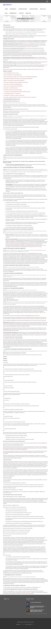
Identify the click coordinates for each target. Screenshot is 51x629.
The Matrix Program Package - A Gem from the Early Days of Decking (37, 607)
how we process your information (25, 55)
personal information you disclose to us (30, 46)
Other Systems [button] (33, 8)
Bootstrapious (22, 624)
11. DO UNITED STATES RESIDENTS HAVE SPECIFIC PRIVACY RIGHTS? (16, 91)
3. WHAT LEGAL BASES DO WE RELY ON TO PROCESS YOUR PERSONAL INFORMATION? (20, 76)
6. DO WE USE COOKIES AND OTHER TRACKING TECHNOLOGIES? (15, 82)
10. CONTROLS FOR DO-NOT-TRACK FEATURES (12, 89)
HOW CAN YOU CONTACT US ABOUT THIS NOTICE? (16, 326)
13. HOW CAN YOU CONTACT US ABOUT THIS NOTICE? (14, 95)
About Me (28, 13)
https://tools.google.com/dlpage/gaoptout (19, 242)
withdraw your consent (14, 197)
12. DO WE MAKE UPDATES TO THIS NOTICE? (12, 93)
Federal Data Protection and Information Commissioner (35, 320)
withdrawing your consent (13, 182)
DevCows (33, 624)
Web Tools (43, 8)
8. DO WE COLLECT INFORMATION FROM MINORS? (13, 86)
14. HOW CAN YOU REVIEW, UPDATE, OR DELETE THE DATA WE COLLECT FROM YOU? (19, 97)
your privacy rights (37, 63)
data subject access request (32, 570)
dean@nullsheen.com (9, 298)
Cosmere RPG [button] (13, 13)
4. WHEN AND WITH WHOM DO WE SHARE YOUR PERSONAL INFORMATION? (17, 78)
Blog (6, 13)
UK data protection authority (40, 318)
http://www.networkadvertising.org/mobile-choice (32, 245)
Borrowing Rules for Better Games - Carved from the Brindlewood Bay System (37, 611)
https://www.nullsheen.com (18, 32)
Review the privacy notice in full (37, 69)
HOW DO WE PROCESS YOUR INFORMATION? (38, 443)
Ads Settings (15, 244)
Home (6, 8)
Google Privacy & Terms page (36, 246)
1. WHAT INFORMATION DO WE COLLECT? (11, 73)
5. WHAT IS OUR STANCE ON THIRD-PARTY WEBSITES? (14, 80)
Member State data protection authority (26, 318)
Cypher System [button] (23, 8)
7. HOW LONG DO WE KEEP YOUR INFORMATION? (12, 84)
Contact (21, 13)
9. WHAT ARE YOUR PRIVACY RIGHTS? (10, 87)
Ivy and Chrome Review (35, 602)
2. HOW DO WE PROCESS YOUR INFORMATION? (12, 74)
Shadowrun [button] (13, 8)
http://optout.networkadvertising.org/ (13, 245)
